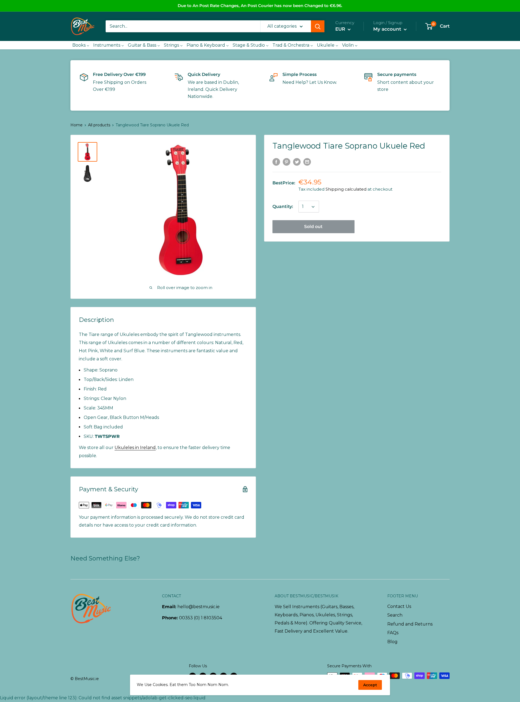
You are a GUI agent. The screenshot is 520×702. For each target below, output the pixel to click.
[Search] (317, 26)
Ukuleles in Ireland (135, 447)
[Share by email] (307, 162)
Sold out (313, 226)
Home (76, 125)
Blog (392, 641)
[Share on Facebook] (276, 162)
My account (387, 29)
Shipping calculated (346, 189)
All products (99, 125)
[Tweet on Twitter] (297, 162)
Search (394, 615)
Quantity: (282, 206)
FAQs (392, 632)
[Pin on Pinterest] (286, 162)
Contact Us (399, 606)
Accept (370, 684)
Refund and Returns (410, 624)
